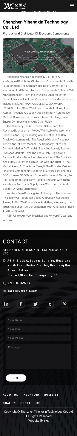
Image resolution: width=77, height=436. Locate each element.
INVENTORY (31, 394)
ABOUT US (10, 394)
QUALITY (9, 403)
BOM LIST (51, 394)
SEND (16, 377)
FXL (46, 420)
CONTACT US (30, 403)
